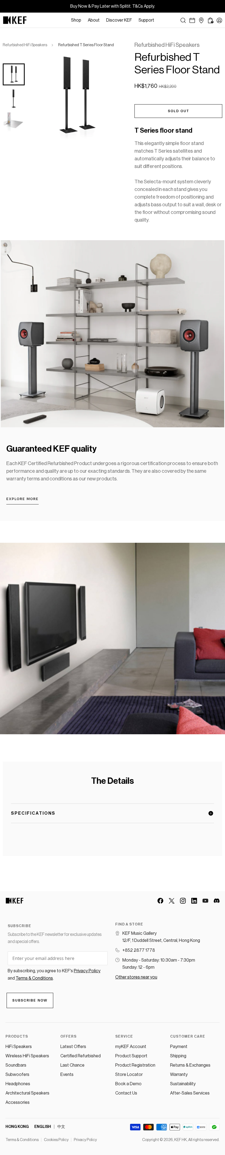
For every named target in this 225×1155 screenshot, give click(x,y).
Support (146, 20)
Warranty (179, 1074)
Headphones (17, 1084)
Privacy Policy (85, 1140)
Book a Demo (128, 1084)
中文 (61, 1127)
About (94, 20)
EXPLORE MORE (22, 499)
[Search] (183, 20)
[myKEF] (219, 20)
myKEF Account (130, 1046)
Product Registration (135, 1065)
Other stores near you (136, 977)
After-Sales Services (190, 1093)
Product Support (131, 1056)
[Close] (160, 20)
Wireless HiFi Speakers (27, 1056)
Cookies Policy (56, 1140)
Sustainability (183, 1084)
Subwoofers (17, 1074)
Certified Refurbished (80, 1056)
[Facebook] (160, 901)
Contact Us (126, 1093)
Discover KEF (119, 20)
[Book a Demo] (192, 20)
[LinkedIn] (194, 901)
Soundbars (15, 1065)
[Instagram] (183, 901)
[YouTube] (205, 901)
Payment (178, 1046)
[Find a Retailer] (201, 20)
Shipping (178, 1056)
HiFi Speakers (18, 1046)
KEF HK (180, 1140)
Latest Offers (73, 1046)
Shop (76, 20)
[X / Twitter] (172, 901)
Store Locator (129, 1074)
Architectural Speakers (27, 1093)
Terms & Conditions (22, 1140)
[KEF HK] (15, 20)
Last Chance (72, 1065)
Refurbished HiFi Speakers (25, 45)
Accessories (17, 1102)
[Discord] (217, 901)
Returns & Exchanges (190, 1065)
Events (67, 1074)
